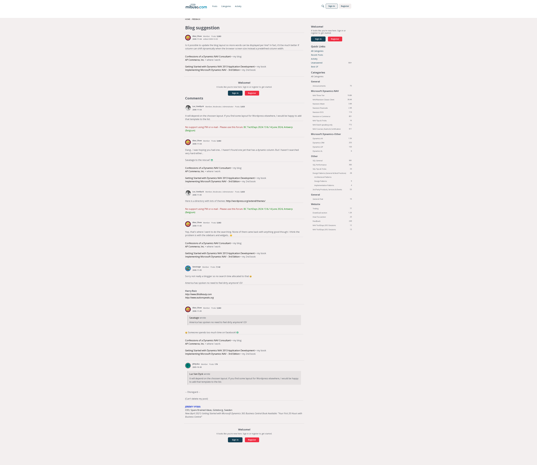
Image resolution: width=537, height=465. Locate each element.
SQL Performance (332, 164)
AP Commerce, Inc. (194, 59)
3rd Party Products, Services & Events (332, 189)
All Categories (317, 51)
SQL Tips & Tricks (332, 169)
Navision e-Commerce (332, 116)
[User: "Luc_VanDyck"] (188, 108)
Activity (314, 58)
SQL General (332, 160)
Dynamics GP (332, 147)
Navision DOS (332, 112)
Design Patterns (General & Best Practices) (332, 173)
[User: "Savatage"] (188, 268)
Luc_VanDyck (198, 106)
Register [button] (252, 93)
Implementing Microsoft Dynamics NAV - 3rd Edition (212, 69)
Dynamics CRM (332, 142)
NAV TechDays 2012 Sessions (332, 229)
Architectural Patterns (322, 177)
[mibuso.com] (196, 6)
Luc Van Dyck (196, 373)
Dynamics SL (332, 151)
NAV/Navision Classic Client (332, 99)
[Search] (322, 6)
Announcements (332, 86)
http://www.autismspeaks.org (199, 297)
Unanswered (331, 62)
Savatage (196, 267)
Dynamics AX (332, 138)
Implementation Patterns (333, 185)
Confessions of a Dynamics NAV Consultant (208, 56)
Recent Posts (317, 55)
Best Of (314, 66)
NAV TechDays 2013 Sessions (332, 225)
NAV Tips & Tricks (332, 120)
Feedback (332, 221)
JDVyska (196, 364)
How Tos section (332, 217)
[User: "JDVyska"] (188, 365)
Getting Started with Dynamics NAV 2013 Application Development (220, 66)
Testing (332, 208)
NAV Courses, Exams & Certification (332, 129)
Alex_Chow (197, 36)
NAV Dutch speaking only (332, 124)
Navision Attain (332, 104)
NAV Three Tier (332, 95)
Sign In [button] (235, 93)
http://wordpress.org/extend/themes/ (245, 201)
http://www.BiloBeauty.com (198, 294)
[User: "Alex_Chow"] (188, 37)
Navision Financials (332, 108)
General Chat (332, 199)
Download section (332, 212)
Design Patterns (333, 181)
